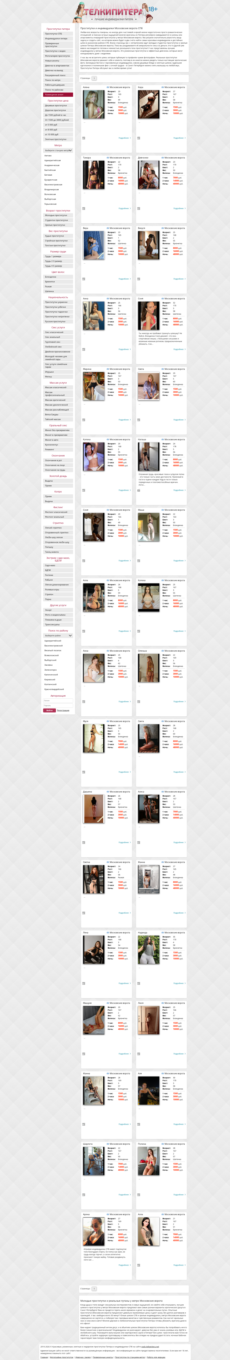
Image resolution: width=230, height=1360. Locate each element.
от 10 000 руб (51, 134)
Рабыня (49, 579)
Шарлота (88, 1143)
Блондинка (50, 276)
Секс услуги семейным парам (56, 365)
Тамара (87, 157)
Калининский (51, 674)
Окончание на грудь (55, 470)
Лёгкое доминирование (57, 584)
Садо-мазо (50, 565)
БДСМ (48, 570)
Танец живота (52, 552)
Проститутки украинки (56, 302)
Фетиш (48, 376)
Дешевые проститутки (56, 105)
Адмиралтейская (52, 160)
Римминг (49, 449)
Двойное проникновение (57, 351)
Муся (85, 721)
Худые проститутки (54, 235)
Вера (85, 228)
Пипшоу (49, 547)
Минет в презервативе (56, 435)
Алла (85, 580)
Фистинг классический (56, 512)
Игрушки (49, 371)
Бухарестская (50, 179)
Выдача (49, 480)
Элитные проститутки (55, 139)
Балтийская (50, 170)
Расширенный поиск (55, 75)
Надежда (142, 932)
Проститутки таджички (56, 311)
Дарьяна (87, 791)
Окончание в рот (53, 460)
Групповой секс (52, 342)
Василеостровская (53, 184)
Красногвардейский (54, 689)
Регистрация (63, 710)
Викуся (141, 228)
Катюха (87, 439)
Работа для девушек (55, 84)
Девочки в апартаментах (57, 65)
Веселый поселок (52, 650)
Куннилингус (51, 444)
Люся (140, 1003)
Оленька (142, 650)
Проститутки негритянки (57, 316)
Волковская (50, 194)
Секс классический (54, 332)
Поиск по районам (54, 89)
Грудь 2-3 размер (53, 261)
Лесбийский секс (53, 346)
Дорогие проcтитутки (55, 110)
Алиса (141, 791)
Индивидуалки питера (56, 38)
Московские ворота (120, 87)
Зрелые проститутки (55, 225)
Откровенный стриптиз (56, 532)
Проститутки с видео (55, 51)
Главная (44, 1357)
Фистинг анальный (54, 516)
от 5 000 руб (51, 124)
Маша (141, 509)
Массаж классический (55, 387)
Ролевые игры (52, 589)
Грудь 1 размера (53, 256)
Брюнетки (50, 281)
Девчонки (143, 157)
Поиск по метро (52, 80)
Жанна (141, 862)
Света (141, 369)
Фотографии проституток (61, 1357)
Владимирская (51, 189)
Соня (140, 298)
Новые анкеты (52, 60)
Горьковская (50, 204)
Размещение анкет (54, 94)
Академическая (51, 165)
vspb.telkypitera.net (150, 1346)
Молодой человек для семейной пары (56, 357)
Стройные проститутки (56, 240)
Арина (86, 1214)
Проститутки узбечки (55, 307)
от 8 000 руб (51, 129)
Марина (87, 369)
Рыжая (48, 286)
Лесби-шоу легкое (54, 537)
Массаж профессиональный (55, 393)
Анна (85, 298)
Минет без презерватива (57, 430)
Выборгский (50, 660)
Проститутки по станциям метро (130, 1357)
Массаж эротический (55, 400)
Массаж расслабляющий (57, 409)
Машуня (87, 1003)
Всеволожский (51, 655)
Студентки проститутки (56, 220)
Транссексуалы (52, 624)
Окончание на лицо (55, 465)
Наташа (142, 439)
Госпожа (49, 575)
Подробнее (124, 138)
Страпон (49, 594)
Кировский (49, 679)
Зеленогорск (50, 669)
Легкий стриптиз (53, 527)
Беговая (48, 174)
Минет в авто (51, 439)
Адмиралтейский (52, 640)
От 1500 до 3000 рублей (57, 120)
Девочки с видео (83, 1357)
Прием (48, 485)
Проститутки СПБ (53, 33)
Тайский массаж (53, 419)
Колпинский (50, 684)
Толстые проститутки (55, 245)
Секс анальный (52, 337)
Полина (142, 1143)
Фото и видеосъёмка (55, 614)
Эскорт (48, 610)
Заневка (48, 665)
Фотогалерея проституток (57, 55)
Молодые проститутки (56, 215)
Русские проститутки (55, 321)
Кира (140, 87)
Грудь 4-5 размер (53, 266)
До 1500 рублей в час (55, 115)
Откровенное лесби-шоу (57, 542)
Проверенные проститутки (52, 44)
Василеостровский (53, 645)
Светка (86, 862)
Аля (140, 1073)
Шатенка (49, 291)
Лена (85, 932)
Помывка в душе (53, 619)
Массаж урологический (56, 404)
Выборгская (50, 199)
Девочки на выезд (54, 70)
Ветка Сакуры (51, 414)
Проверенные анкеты (103, 1357)
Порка (48, 599)
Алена (86, 87)
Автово (48, 155)
